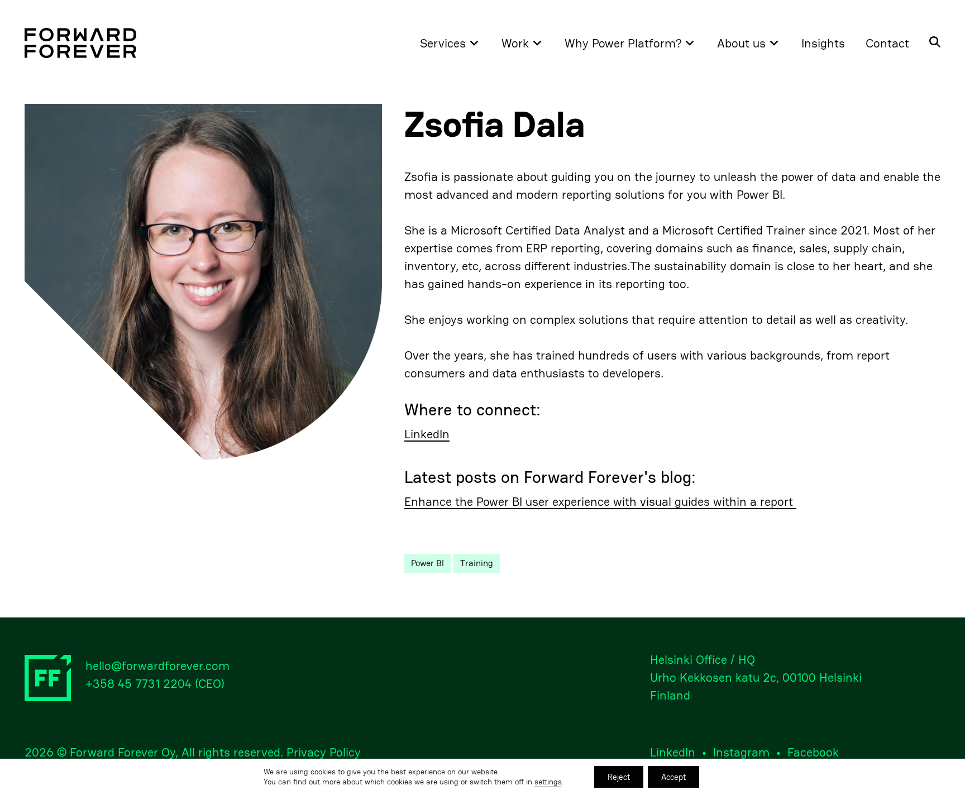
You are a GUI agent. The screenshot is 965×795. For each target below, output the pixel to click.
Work (515, 43)
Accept (673, 777)
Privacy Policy (323, 752)
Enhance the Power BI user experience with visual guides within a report (600, 501)
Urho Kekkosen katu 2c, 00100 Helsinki (756, 677)
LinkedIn (427, 434)
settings (548, 782)
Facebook (813, 752)
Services (443, 43)
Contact (887, 43)
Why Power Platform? (623, 43)
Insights (823, 43)
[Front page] (80, 43)
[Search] (929, 43)
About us (741, 43)
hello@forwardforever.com (157, 665)
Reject (619, 777)
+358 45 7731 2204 (138, 683)
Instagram (741, 752)
